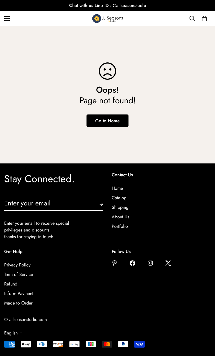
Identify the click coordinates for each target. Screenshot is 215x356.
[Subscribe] (96, 204)
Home (117, 188)
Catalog (119, 198)
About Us (120, 217)
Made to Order (18, 303)
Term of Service (18, 274)
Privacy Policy (17, 265)
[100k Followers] (150, 263)
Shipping (120, 207)
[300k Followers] (132, 263)
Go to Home (107, 121)
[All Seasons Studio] (107, 18)
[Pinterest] (114, 263)
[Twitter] (168, 263)
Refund (10, 284)
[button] (204, 18)
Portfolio (120, 226)
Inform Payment (18, 293)
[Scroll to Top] (204, 325)
